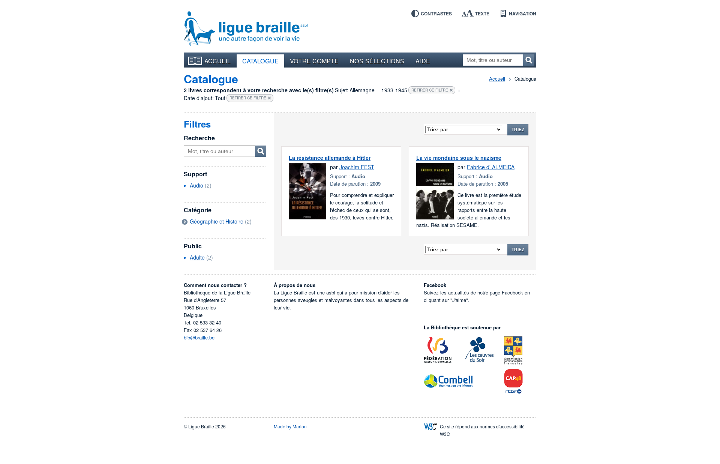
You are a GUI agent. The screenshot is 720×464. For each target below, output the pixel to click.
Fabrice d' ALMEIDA (490, 167)
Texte (482, 13)
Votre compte (314, 60)
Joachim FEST (356, 167)
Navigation (522, 13)
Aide (423, 60)
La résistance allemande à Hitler (329, 157)
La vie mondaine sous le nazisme (458, 157)
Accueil (217, 60)
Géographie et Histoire (216, 221)
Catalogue (260, 60)
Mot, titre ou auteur (260, 151)
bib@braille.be (199, 337)
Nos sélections (377, 60)
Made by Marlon (290, 426)
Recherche (199, 138)
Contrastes (436, 13)
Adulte (197, 257)
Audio (196, 185)
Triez (518, 129)
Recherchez (528, 60)
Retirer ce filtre (429, 90)
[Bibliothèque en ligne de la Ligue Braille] (246, 28)
